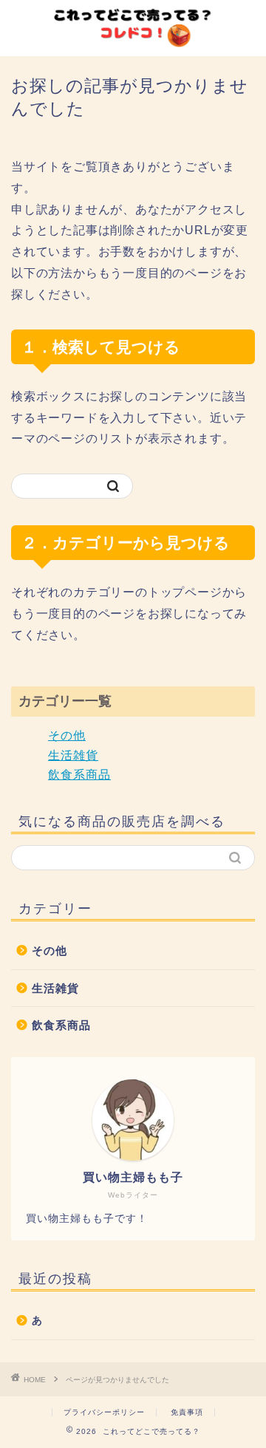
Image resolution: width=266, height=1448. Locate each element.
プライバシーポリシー (104, 1412)
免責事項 (187, 1412)
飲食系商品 (79, 774)
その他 (67, 735)
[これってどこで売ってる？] (133, 40)
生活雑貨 (73, 755)
